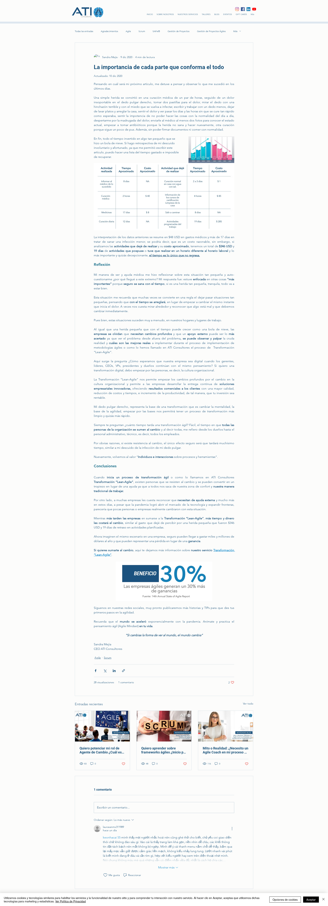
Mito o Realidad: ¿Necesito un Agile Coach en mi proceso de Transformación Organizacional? (225, 750)
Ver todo (248, 703)
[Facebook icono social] (243, 9)
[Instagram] (237, 9)
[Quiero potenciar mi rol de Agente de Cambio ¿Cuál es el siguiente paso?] (102, 726)
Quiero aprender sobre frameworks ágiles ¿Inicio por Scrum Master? (164, 750)
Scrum (142, 31)
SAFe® (156, 31)
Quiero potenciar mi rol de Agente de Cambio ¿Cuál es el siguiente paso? (101, 750)
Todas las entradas (84, 31)
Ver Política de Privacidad (70, 901)
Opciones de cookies (285, 899)
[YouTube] (254, 9)
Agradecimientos (109, 31)
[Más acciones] (232, 828)
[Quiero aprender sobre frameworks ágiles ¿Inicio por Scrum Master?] (164, 726)
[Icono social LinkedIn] (248, 9)
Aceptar (311, 899)
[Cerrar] (323, 899)
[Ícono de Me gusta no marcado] (105, 875)
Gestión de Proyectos (178, 31)
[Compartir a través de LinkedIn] (114, 670)
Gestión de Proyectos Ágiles (211, 31)
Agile (128, 31)
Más (235, 31)
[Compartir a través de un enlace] (123, 670)
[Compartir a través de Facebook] (95, 670)
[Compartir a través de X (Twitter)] (105, 670)
